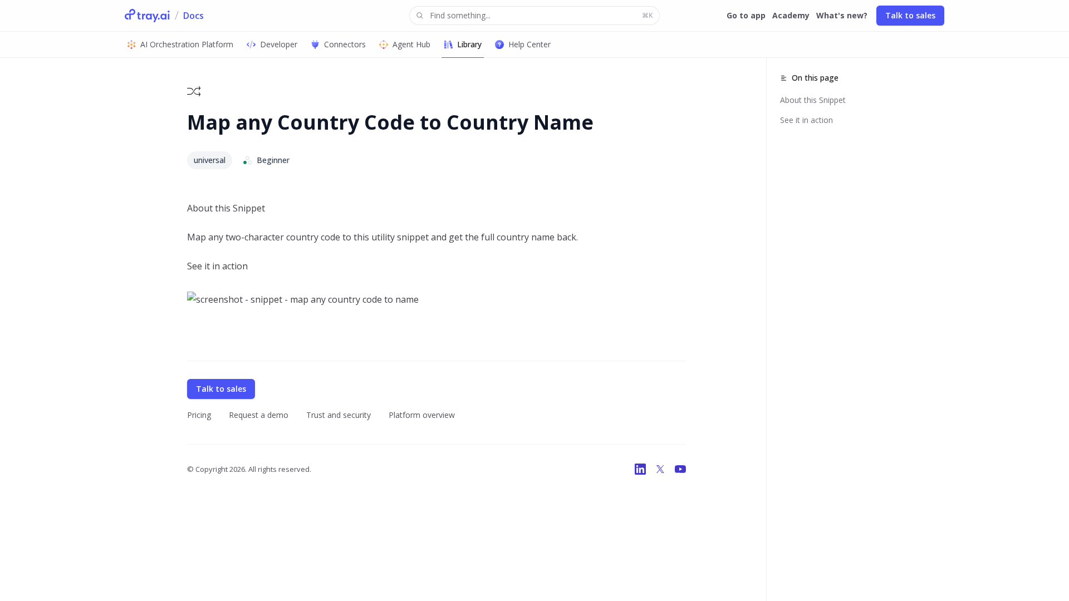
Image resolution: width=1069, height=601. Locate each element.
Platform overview (422, 415)
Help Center (529, 44)
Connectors (345, 44)
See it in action (806, 120)
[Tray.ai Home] (147, 15)
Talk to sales (910, 15)
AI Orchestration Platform (186, 44)
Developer (278, 44)
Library (469, 44)
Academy (791, 15)
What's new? (841, 15)
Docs (193, 15)
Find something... (541, 15)
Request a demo (258, 415)
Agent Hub (411, 44)
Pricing (199, 415)
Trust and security (338, 415)
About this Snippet (813, 100)
